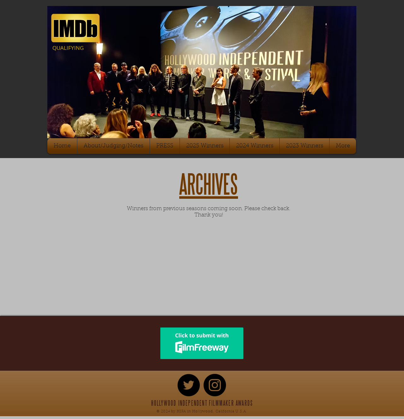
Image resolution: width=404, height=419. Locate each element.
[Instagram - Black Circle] (215, 385)
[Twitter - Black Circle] (188, 385)
